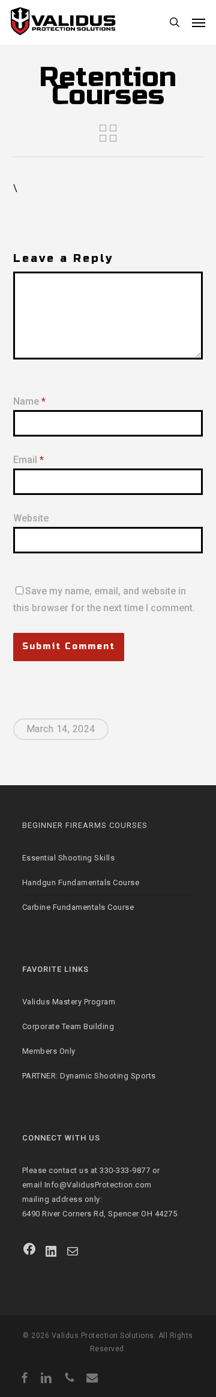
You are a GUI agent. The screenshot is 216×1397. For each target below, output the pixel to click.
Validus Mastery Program (69, 1001)
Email (28, 459)
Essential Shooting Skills (68, 857)
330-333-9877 (125, 1170)
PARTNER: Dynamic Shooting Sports (89, 1075)
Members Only (49, 1051)
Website (31, 518)
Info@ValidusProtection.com (98, 1184)
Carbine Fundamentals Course (78, 907)
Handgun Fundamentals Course (81, 882)
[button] (198, 22)
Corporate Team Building (68, 1026)
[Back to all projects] (108, 133)
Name (29, 401)
